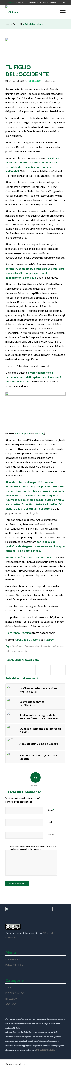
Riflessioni (16, 24)
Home (7, 24)
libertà (38, 646)
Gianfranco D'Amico (23, 646)
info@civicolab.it (46, 1050)
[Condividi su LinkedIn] (58, 670)
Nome (51, 809)
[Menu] (61, 12)
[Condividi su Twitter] (28, 670)
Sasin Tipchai (23, 433)
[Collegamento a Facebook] (63, 1063)
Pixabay (39, 433)
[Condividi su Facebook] (13, 670)
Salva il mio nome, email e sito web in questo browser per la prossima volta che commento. (33, 847)
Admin (51, 81)
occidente (22, 651)
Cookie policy (13, 959)
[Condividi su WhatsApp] (43, 670)
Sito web (51, 834)
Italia (8, 987)
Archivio (10, 1004)
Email (50, 822)
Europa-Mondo (14, 993)
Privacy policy (14, 965)
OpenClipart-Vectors (27, 639)
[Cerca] (53, 12)
